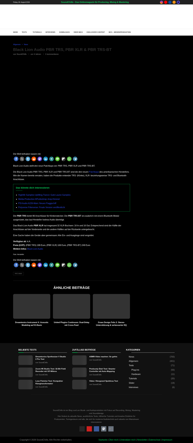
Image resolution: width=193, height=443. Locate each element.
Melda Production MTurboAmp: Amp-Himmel (39, 199)
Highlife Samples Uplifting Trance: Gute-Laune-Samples (44, 195)
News (15, 32)
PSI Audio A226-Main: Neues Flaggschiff (37, 203)
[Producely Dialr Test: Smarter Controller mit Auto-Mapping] (79, 372)
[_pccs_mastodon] (178, 2)
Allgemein (152, 361)
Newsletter (142, 440)
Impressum (167, 440)
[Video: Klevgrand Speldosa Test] (79, 384)
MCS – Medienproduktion (120, 32)
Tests (24, 32)
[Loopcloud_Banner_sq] (156, 232)
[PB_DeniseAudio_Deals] (147, 9)
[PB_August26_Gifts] (156, 156)
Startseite (102, 440)
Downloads (64, 32)
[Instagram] (161, 2)
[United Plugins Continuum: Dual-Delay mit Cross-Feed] (71, 306)
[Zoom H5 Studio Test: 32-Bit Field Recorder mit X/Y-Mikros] (25, 372)
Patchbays (94, 172)
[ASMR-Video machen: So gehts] (79, 360)
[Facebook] (169, 2)
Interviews (50, 32)
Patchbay (18, 273)
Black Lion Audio (35, 249)
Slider (152, 383)
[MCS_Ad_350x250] (156, 194)
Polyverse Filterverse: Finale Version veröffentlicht (41, 207)
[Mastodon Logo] (103, 428)
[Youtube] (165, 2)
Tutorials (37, 32)
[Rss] (174, 2)
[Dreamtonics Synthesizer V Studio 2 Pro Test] (25, 360)
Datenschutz (154, 440)
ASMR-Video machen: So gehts (103, 357)
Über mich (78, 32)
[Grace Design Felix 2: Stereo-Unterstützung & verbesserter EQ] (111, 306)
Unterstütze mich (128, 440)
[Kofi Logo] (111, 428)
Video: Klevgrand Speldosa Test (103, 381)
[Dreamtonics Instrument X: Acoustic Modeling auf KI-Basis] (31, 306)
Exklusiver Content (96, 32)
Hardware (153, 374)
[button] (16, 159)
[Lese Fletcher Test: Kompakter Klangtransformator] (25, 384)
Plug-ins (153, 370)
